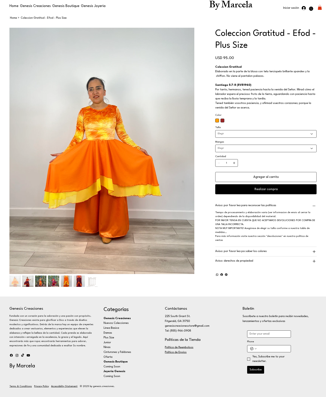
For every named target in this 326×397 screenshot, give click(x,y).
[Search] (311, 9)
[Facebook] (222, 274)
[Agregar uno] (234, 163)
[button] (320, 7)
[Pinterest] (226, 274)
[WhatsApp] (217, 274)
